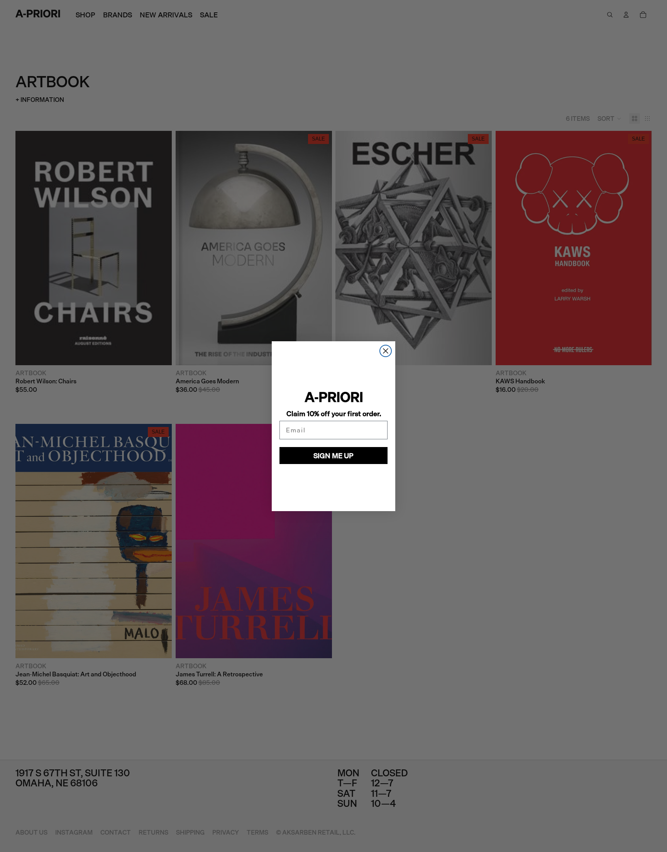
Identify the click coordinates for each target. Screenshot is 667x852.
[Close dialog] (385, 351)
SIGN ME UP (333, 455)
